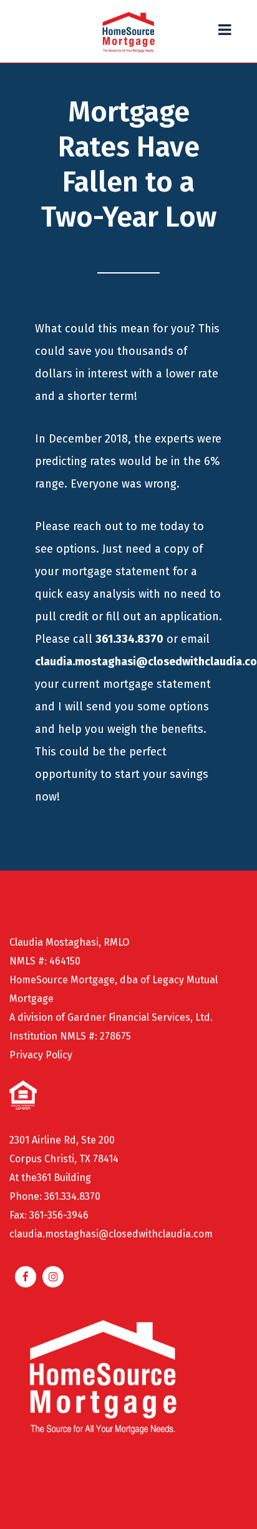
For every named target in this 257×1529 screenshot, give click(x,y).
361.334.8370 (129, 639)
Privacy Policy (40, 1055)
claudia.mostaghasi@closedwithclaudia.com (111, 1234)
